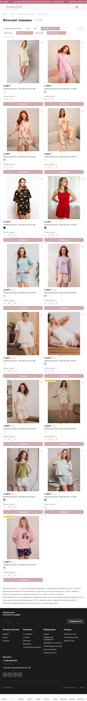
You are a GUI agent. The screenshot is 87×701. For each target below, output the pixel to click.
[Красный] (45, 228)
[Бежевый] (4, 160)
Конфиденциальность (70, 687)
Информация (50, 630)
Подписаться (75, 621)
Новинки (6, 641)
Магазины (27, 641)
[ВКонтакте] (5, 674)
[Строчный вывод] (79, 28)
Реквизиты (27, 644)
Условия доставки (71, 637)
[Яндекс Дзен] (15, 674)
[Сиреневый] (45, 296)
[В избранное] (42, 43)
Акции (5, 637)
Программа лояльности (53, 643)
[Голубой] (4, 296)
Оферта (82, 687)
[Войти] (71, 7)
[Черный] (4, 228)
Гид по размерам (50, 649)
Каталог (6, 634)
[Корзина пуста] (83, 7)
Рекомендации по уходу (53, 646)
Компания (27, 630)
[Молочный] (4, 92)
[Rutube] (10, 674)
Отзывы (26, 637)
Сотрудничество (50, 653)
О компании (27, 634)
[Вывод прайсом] (82, 28)
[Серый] (4, 568)
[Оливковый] (4, 500)
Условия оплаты (70, 634)
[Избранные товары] (77, 7)
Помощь (68, 630)
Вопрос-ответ (69, 641)
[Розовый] (45, 92)
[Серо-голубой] (45, 500)
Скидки (46, 634)
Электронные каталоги (32, 647)
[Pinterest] (20, 674)
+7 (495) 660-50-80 (10, 661)
